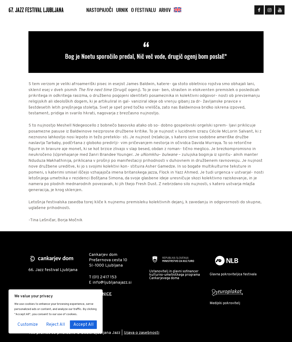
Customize (28, 324)
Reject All (55, 324)
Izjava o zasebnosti (141, 333)
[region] (56, 311)
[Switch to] (177, 10)
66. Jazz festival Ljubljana (52, 270)
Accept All (83, 324)
